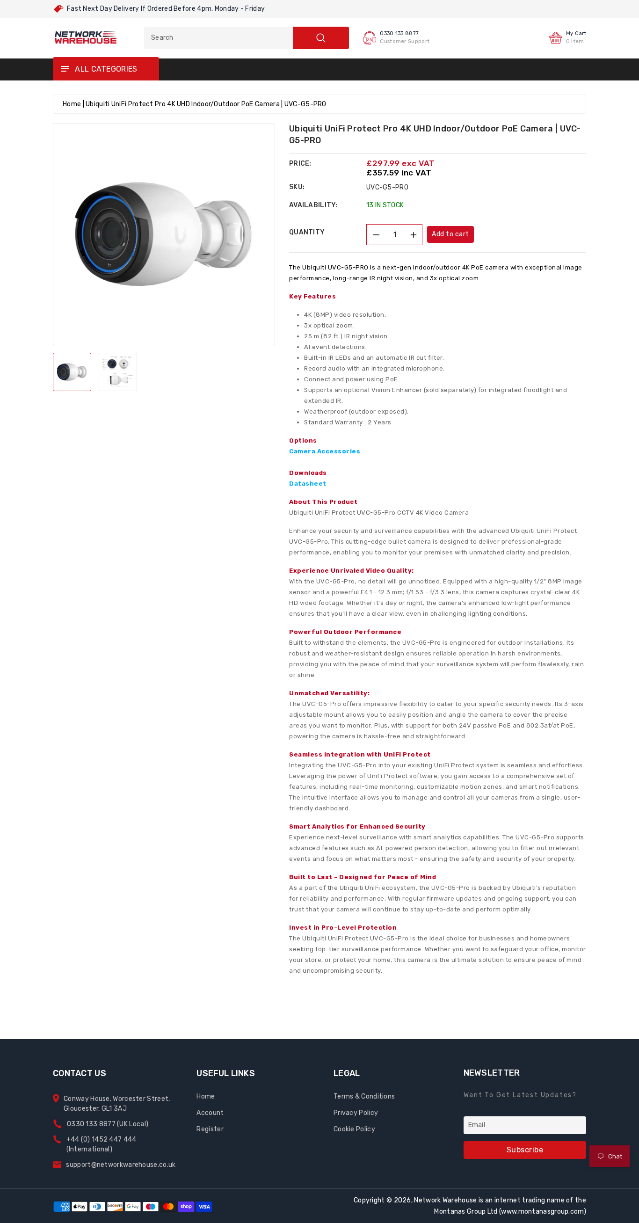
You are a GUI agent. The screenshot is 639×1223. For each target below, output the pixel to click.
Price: (300, 163)
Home (72, 104)
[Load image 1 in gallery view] (72, 372)
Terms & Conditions (364, 1096)
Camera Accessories (324, 451)
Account (210, 1113)
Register (209, 1129)
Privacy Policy (356, 1113)
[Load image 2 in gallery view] (118, 372)
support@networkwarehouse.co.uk (120, 1165)
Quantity (307, 232)
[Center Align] (64, 69)
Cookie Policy (354, 1129)
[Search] (321, 38)
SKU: (297, 187)
